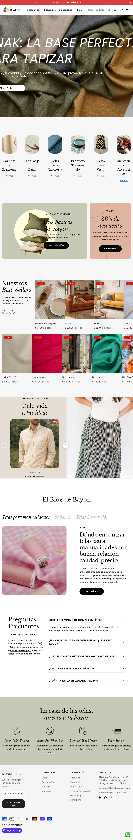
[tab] (26, 518)
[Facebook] (105, 797)
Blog (79, 9)
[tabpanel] (66, 560)
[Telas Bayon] (11, 10)
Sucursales (50, 9)
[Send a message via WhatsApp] (128, 835)
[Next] (97, 2)
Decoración (48, 782)
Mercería (46, 791)
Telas (44, 777)
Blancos (46, 786)
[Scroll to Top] (128, 826)
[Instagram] (111, 797)
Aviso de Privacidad (80, 791)
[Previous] (36, 2)
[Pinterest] (99, 797)
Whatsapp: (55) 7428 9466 (112, 792)
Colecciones (65, 9)
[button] (127, 10)
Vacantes (75, 777)
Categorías (33, 9)
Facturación (76, 786)
